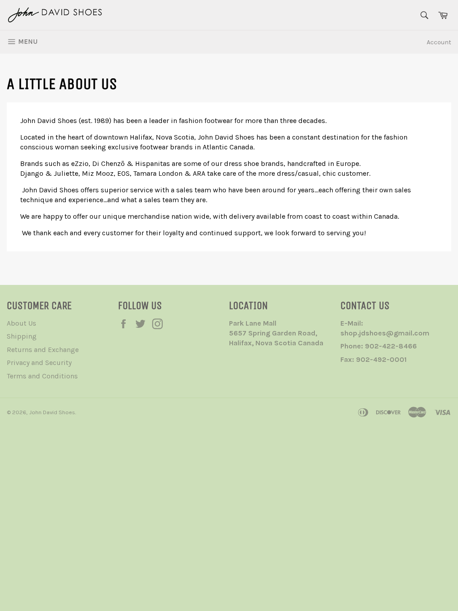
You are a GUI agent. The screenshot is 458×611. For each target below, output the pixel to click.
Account (439, 42)
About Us (21, 323)
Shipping (22, 336)
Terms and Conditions (42, 376)
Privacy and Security (39, 362)
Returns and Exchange (43, 349)
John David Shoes (52, 412)
